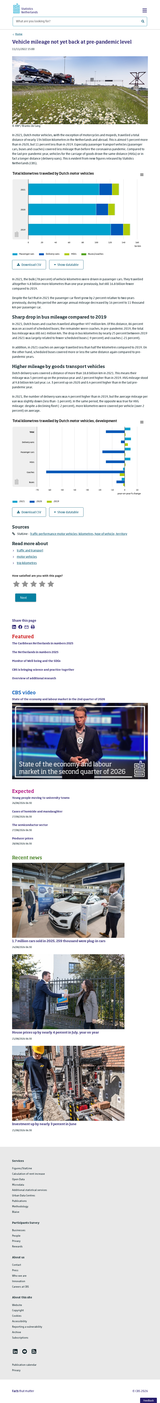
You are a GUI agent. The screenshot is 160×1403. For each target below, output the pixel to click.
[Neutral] (33, 583)
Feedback (148, 1400)
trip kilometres (27, 563)
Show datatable (68, 265)
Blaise (15, 1212)
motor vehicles (27, 557)
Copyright (18, 1310)
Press (15, 1270)
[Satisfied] (42, 583)
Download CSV (31, 265)
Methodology (20, 1206)
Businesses (18, 1230)
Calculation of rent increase (28, 1174)
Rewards (17, 1246)
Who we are (19, 1276)
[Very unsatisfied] (16, 583)
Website (17, 1305)
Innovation (18, 1281)
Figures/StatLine (22, 1168)
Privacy (16, 1241)
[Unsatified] (25, 583)
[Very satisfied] (50, 583)
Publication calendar (24, 1365)
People (16, 1236)
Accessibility (19, 1321)
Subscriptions (20, 1338)
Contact (16, 1265)
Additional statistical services (29, 1190)
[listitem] (14, 627)
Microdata (18, 1185)
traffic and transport (30, 550)
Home (18, 34)
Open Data (18, 1179)
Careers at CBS (20, 1287)
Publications (19, 1201)
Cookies (16, 1316)
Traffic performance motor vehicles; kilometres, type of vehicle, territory (78, 534)
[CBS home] (29, 7)
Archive (16, 1332)
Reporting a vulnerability (27, 1327)
